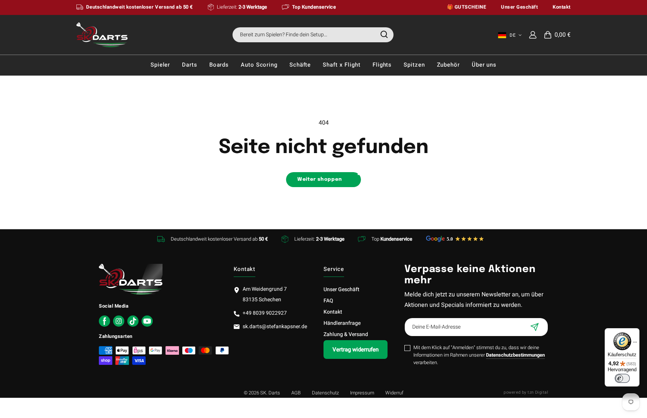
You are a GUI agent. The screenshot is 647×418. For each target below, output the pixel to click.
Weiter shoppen (320, 179)
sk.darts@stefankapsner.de (275, 326)
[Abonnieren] (534, 327)
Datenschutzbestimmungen (515, 354)
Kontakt (333, 312)
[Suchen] (384, 34)
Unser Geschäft (341, 289)
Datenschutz (325, 392)
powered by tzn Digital (526, 392)
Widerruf (394, 392)
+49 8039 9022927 (265, 313)
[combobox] (313, 34)
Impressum (362, 392)
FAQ (328, 301)
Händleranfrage (342, 323)
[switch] (622, 378)
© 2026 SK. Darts (262, 392)
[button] (557, 35)
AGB (296, 392)
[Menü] (635, 343)
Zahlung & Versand (346, 334)
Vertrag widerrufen (355, 349)
